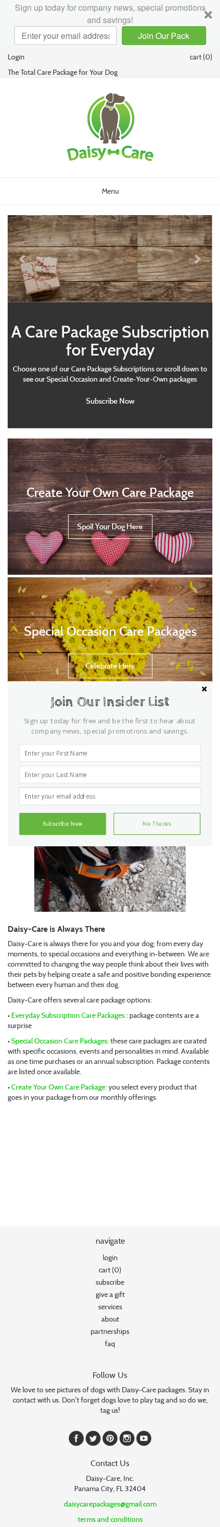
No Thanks (157, 823)
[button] (110, 701)
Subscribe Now (62, 823)
